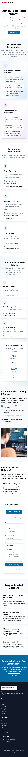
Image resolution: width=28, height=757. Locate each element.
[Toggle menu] (26, 2)
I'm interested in (11, 542)
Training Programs (5, 709)
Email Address (10, 528)
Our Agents (3, 706)
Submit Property (5, 727)
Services (3, 704)
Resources (3, 711)
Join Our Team (14, 32)
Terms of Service (18, 752)
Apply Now (14, 675)
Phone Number (11, 535)
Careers (3, 720)
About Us (3, 702)
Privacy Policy (9, 752)
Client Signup (4, 725)
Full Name (9, 522)
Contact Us (3, 730)
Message (9, 549)
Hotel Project (4, 732)
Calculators (3, 713)
